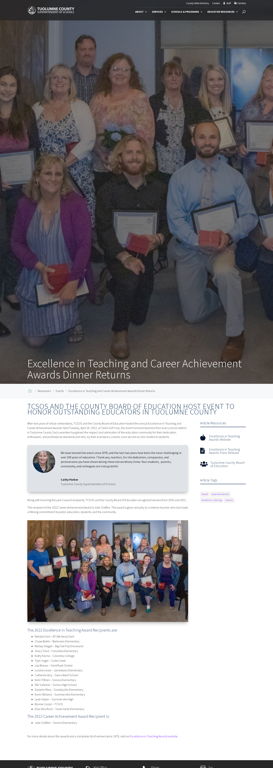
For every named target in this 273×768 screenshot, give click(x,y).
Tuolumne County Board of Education (227, 464)
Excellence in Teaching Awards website (154, 736)
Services (157, 11)
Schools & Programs (185, 11)
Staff (228, 3)
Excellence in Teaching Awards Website (224, 438)
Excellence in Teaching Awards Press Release (224, 451)
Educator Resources (221, 11)
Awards (205, 494)
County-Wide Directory (197, 3)
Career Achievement (220, 494)
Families (242, 3)
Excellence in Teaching (212, 500)
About (139, 11)
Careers (216, 3)
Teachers (229, 500)
